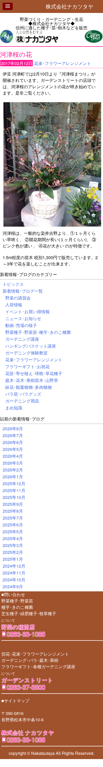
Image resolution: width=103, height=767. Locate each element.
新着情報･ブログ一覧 (23, 291)
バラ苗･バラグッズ (23, 394)
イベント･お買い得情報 (27, 311)
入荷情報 (13, 305)
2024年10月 (14, 580)
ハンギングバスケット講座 (30, 346)
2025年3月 (13, 545)
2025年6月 (13, 525)
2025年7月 (13, 518)
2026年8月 (13, 428)
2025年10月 (14, 497)
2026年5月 (13, 449)
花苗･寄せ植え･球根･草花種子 (33, 373)
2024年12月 (14, 566)
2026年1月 (13, 477)
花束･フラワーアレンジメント (62, 63)
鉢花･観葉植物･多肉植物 (28, 387)
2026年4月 (13, 456)
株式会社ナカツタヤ (72, 6)
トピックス (13, 284)
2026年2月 (13, 470)
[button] (8, 6)
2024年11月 (14, 573)
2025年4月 (13, 538)
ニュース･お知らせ (23, 318)
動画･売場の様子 (21, 325)
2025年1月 (13, 559)
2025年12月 (14, 483)
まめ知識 (13, 408)
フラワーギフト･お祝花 (27, 366)
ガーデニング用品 (22, 401)
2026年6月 (13, 442)
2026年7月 (13, 435)
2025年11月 (14, 490)
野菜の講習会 (18, 298)
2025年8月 (13, 511)
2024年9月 (13, 586)
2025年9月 (13, 504)
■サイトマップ (15, 701)
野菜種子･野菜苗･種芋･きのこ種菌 (38, 332)
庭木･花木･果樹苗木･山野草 (31, 380)
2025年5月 (13, 532)
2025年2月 (13, 552)
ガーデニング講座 (22, 339)
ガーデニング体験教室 (26, 353)
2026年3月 (13, 463)
